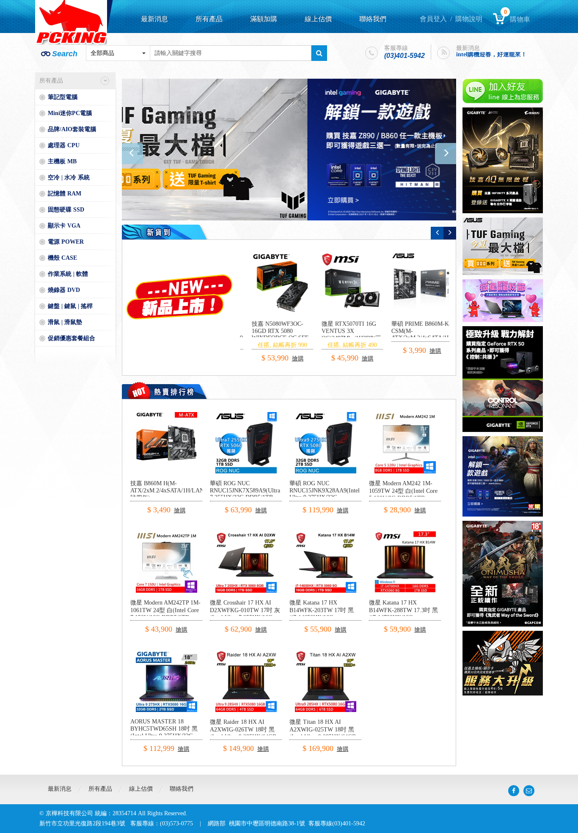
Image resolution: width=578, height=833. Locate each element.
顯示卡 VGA (64, 226)
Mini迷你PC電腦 (70, 113)
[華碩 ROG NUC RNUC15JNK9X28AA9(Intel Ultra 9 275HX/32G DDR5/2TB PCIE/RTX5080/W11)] (325, 415)
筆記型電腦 (62, 97)
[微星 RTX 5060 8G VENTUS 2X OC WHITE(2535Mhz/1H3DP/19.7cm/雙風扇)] (344, 283)
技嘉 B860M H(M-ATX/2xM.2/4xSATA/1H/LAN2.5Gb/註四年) (175, 490)
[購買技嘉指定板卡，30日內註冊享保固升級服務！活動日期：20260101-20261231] (502, 663)
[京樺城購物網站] (71, 22)
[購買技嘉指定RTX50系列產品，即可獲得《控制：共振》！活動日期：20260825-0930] (502, 379)
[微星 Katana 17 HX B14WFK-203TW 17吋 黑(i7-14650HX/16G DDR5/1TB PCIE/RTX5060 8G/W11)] (325, 534)
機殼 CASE (62, 258)
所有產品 (209, 18)
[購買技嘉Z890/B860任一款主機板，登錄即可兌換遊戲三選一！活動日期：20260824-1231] (289, 149)
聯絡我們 (372, 18)
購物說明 (468, 18)
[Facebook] (513, 790)
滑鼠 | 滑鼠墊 (65, 322)
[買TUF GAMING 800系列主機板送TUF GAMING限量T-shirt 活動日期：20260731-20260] (502, 246)
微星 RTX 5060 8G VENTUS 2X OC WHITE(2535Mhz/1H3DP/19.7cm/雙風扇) (356, 334)
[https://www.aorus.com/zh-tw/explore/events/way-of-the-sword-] (502, 574)
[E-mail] (528, 790)
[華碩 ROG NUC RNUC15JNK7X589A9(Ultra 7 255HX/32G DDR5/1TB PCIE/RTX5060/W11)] (246, 415)
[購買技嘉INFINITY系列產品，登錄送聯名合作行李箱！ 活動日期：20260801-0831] (502, 160)
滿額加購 (263, 18)
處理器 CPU (64, 145)
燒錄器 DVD (64, 290)
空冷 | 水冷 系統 (69, 177)
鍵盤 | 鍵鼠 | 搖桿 (70, 306)
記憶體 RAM (64, 193)
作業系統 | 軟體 (68, 274)
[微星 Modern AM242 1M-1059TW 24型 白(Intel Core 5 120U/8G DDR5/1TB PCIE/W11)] (405, 415)
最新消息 (154, 18)
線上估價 (318, 18)
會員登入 (433, 18)
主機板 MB (62, 161)
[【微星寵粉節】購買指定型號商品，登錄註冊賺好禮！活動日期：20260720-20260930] (502, 300)
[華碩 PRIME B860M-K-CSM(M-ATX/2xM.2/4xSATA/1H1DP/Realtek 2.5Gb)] (274, 283)
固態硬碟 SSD (66, 209)
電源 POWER (66, 242)
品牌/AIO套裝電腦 (72, 129)
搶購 (288, 351)
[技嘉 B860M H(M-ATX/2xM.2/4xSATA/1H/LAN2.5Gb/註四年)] (166, 415)
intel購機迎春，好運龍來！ (491, 50)
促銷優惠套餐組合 (71, 338)
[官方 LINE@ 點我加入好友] (502, 91)
